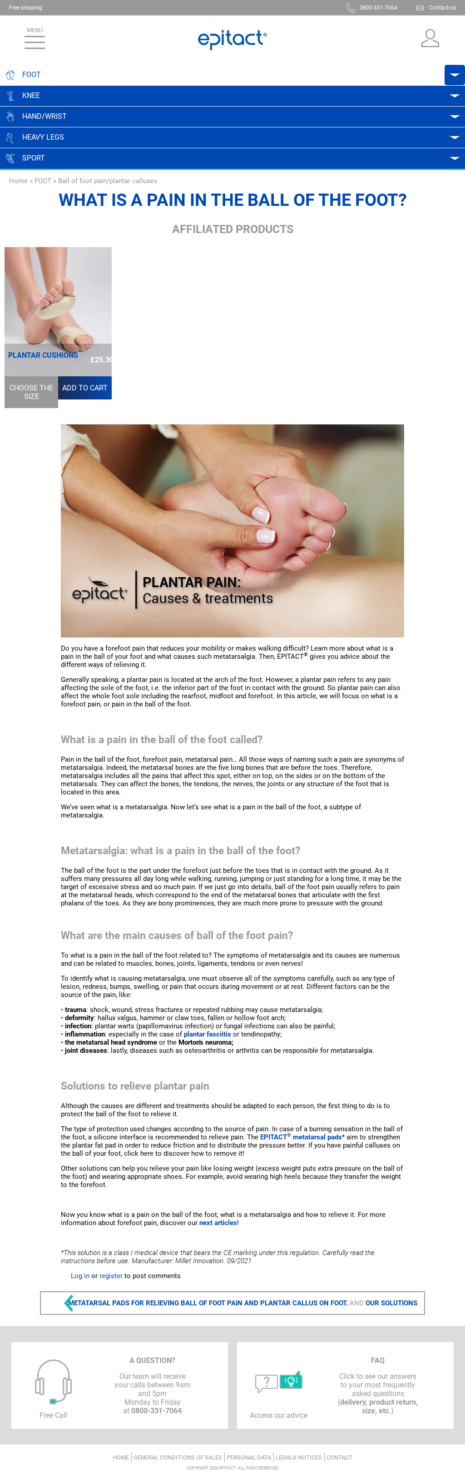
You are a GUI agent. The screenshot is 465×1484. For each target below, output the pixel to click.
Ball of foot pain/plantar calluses (108, 181)
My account (430, 40)
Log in (80, 1276)
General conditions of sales (178, 1457)
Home (18, 181)
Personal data (249, 1457)
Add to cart (85, 388)
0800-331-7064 (378, 8)
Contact (339, 1457)
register (111, 1276)
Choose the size (31, 392)
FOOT (43, 181)
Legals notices (299, 1457)
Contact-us (442, 8)
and (242, 1303)
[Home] (232, 40)
